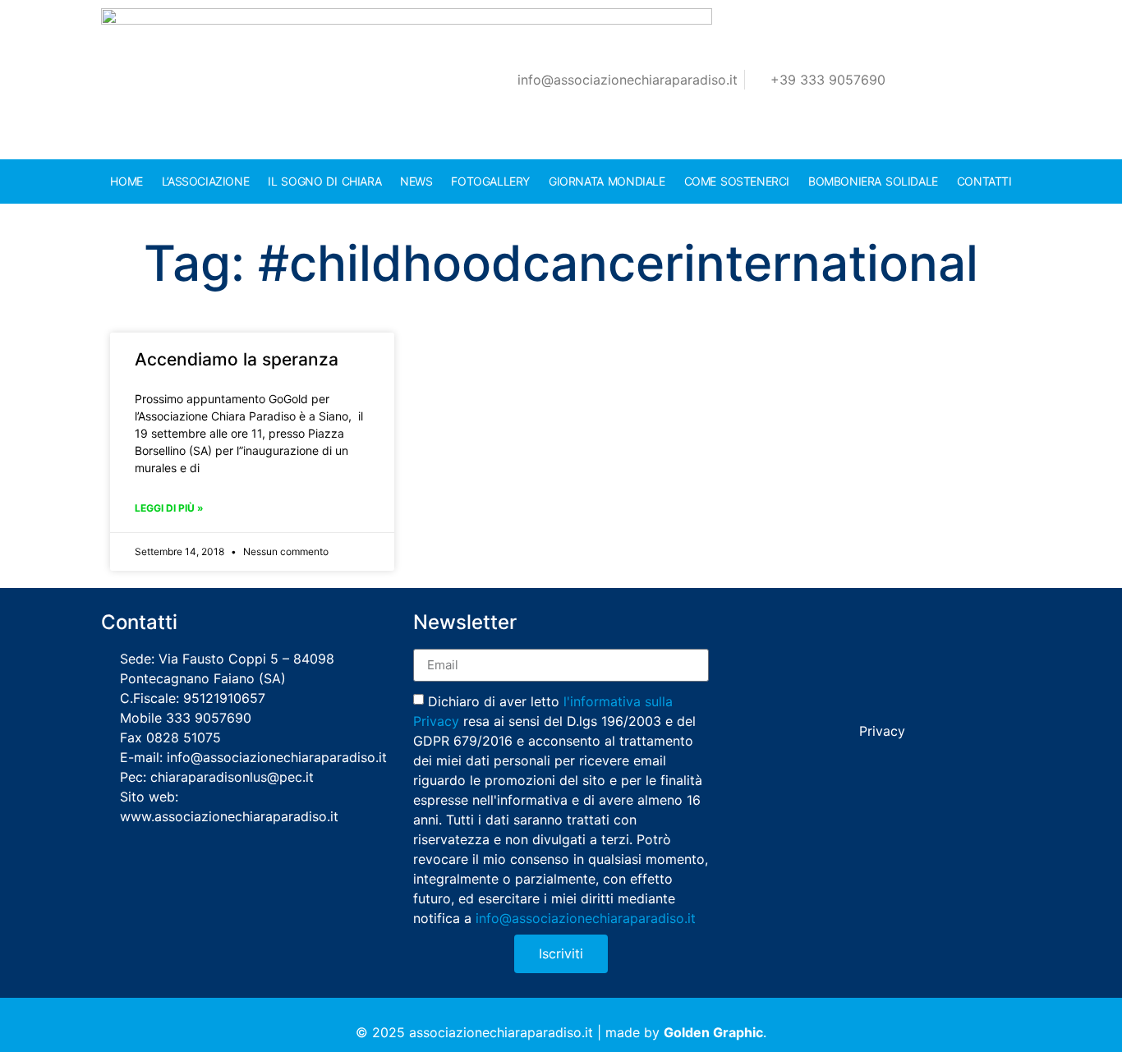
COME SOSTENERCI (736, 181)
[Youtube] (889, 627)
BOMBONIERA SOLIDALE (873, 181)
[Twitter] (822, 627)
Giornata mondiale (607, 181)
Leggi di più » (169, 508)
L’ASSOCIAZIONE (205, 181)
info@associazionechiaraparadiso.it (586, 917)
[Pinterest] (957, 627)
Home (126, 181)
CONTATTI (984, 181)
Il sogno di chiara (324, 181)
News (416, 181)
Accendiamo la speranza (236, 359)
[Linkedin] (856, 627)
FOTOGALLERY (490, 181)
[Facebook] (788, 627)
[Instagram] (923, 627)
